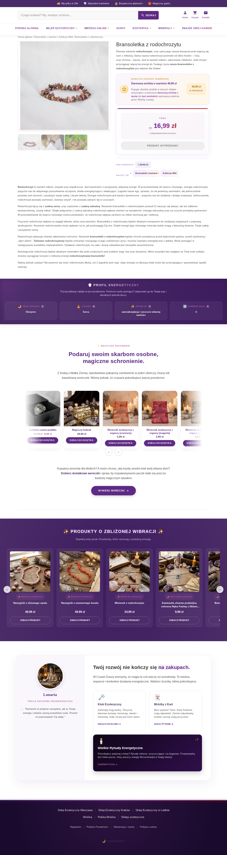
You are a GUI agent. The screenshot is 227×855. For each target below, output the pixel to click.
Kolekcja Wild (66, 37)
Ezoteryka (141, 28)
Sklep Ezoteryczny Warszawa (75, 810)
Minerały (165, 28)
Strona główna (27, 28)
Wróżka (87, 817)
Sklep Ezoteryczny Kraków (114, 810)
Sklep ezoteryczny (60, 28)
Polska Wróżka (106, 817)
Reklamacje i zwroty (124, 827)
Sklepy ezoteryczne (132, 817)
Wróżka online (95, 28)
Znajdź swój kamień (197, 28)
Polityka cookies (148, 827)
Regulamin (75, 827)
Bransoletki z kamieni (45, 37)
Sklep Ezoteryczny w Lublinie (152, 810)
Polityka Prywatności (97, 827)
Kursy (121, 28)
